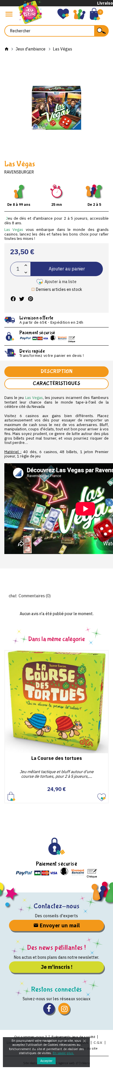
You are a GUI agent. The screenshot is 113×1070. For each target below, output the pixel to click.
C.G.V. (98, 1042)
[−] (25, 272)
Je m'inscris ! (56, 967)
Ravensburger (19, 172)
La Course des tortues (56, 758)
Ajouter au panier (67, 269)
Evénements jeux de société (73, 1037)
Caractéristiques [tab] (56, 383)
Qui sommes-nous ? (30, 1037)
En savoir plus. (63, 1053)
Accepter (46, 1061)
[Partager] (13, 299)
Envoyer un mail (59, 925)
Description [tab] (56, 371)
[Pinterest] (30, 299)
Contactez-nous (56, 906)
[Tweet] (22, 299)
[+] (25, 265)
